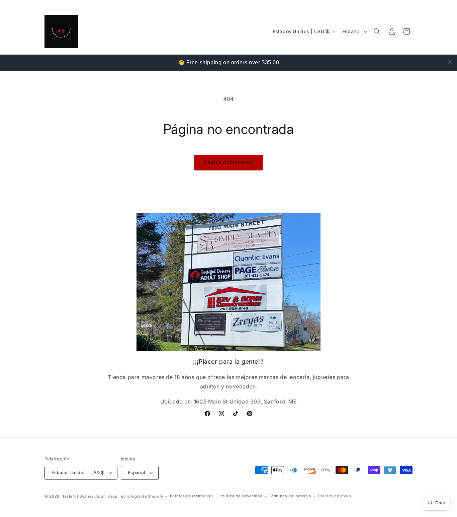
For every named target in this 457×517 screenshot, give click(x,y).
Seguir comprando (228, 162)
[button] (377, 31)
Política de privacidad (240, 496)
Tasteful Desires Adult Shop (90, 496)
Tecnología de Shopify (141, 496)
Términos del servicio (290, 496)
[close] (450, 62)
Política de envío (334, 496)
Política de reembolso (191, 496)
